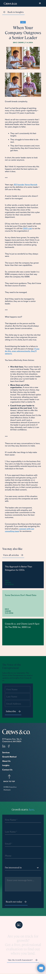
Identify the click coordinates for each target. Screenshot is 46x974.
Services (6, 752)
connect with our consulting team (19, 530)
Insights (5, 765)
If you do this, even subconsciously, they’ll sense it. (22, 351)
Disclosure (7, 790)
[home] (10, 3)
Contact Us (7, 769)
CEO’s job (27, 228)
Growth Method (9, 756)
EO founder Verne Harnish (25, 184)
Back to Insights (16, 11)
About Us (6, 761)
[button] (40, 3)
